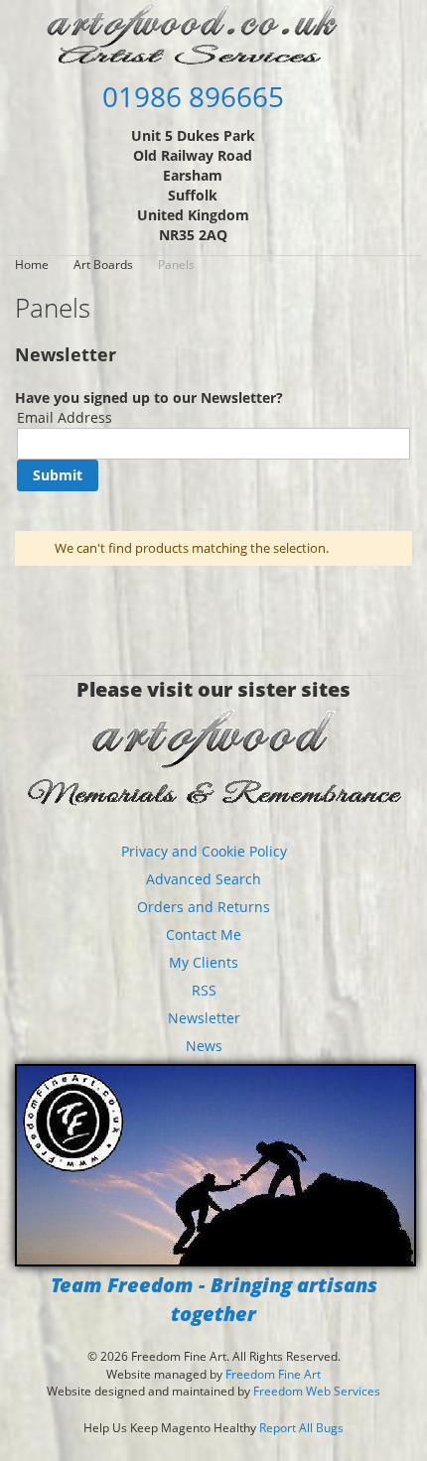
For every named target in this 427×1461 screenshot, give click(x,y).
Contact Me (203, 934)
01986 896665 (193, 96)
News (204, 1045)
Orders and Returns (203, 906)
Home (33, 264)
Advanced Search (203, 878)
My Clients (203, 962)
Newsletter (204, 1017)
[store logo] (193, 33)
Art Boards (104, 264)
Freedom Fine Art (273, 1374)
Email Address (64, 417)
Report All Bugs (301, 1427)
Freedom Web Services (316, 1391)
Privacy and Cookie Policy (204, 851)
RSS (204, 990)
